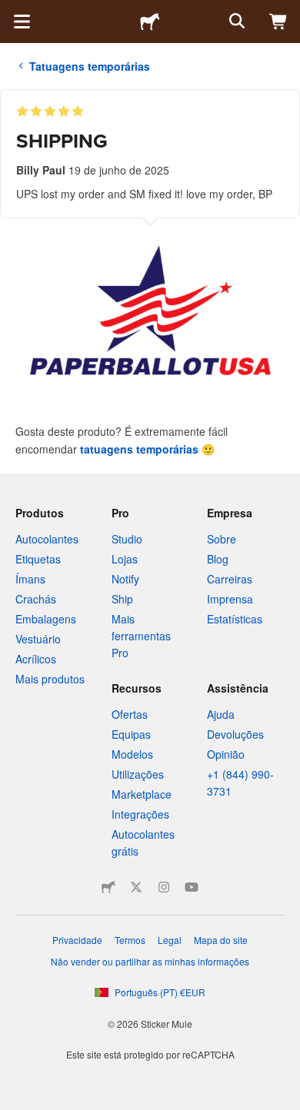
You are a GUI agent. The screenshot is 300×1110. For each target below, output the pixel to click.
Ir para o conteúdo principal (11, 11)
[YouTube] (191, 887)
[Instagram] (164, 887)
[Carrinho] (278, 21)
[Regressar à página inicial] (150, 21)
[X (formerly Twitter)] (136, 887)
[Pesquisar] (235, 21)
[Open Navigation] (21, 21)
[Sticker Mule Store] (108, 887)
